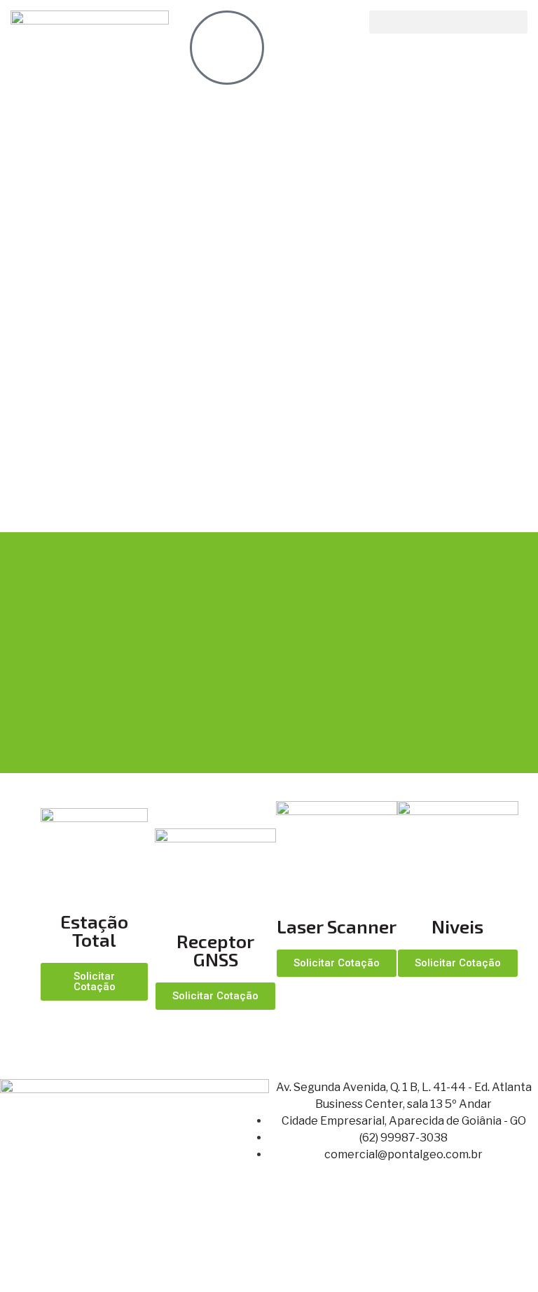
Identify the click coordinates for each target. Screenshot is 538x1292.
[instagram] (227, 48)
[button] (448, 22)
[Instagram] (293, 1262)
